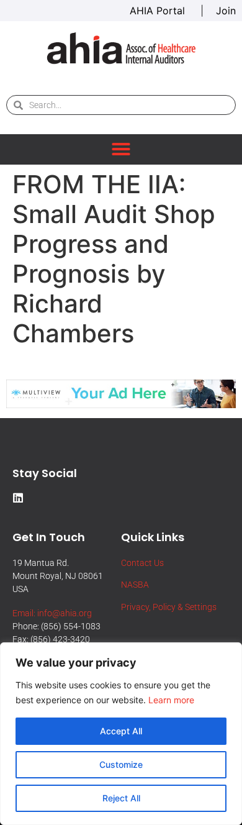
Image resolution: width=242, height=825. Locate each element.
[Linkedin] (18, 497)
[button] (121, 149)
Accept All (121, 731)
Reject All (121, 798)
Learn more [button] (171, 700)
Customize (121, 764)
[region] (121, 733)
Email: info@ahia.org (52, 613)
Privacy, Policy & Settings (169, 607)
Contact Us (142, 563)
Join (226, 10)
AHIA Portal (159, 10)
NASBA (135, 585)
